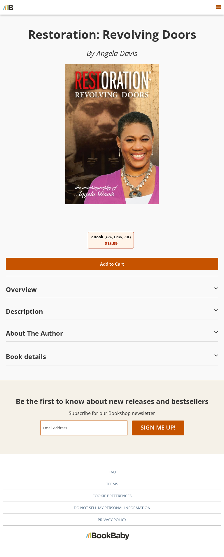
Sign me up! (158, 427)
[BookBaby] (8, 7)
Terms (112, 483)
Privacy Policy (112, 519)
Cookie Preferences (112, 495)
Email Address (55, 427)
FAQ (112, 471)
